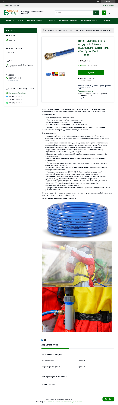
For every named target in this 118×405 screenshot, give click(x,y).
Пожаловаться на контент (51, 402)
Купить (91, 73)
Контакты (107, 21)
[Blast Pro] (11, 15)
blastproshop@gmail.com (17, 93)
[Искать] (96, 12)
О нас (20, 21)
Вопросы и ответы (68, 21)
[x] (45, 340)
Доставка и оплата (89, 21)
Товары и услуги (34, 21)
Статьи (52, 21)
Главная (10, 21)
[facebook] (42, 340)
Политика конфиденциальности (71, 402)
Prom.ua (69, 400)
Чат (110, 399)
